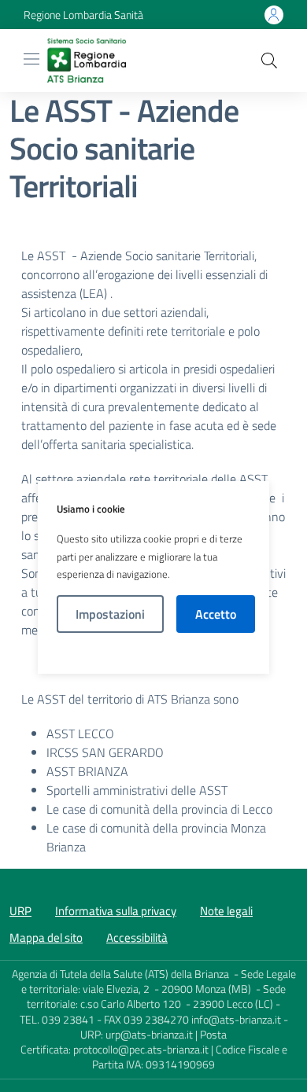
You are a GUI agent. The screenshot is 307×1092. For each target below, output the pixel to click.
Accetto (215, 614)
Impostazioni (110, 614)
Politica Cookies (153, 653)
